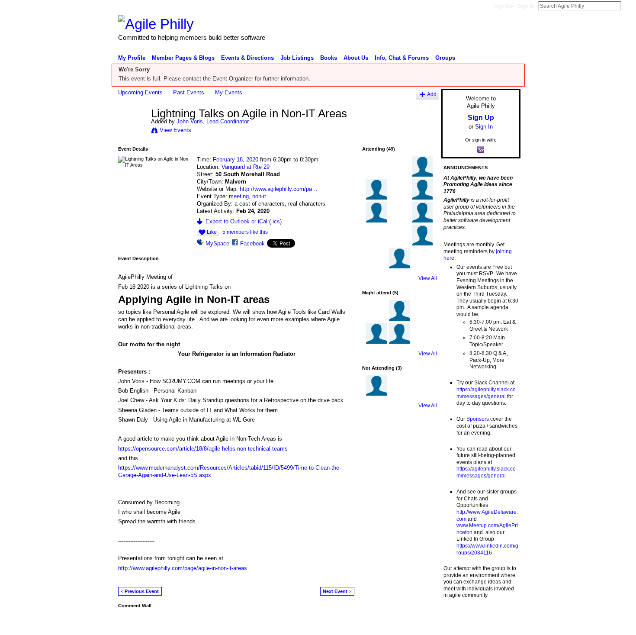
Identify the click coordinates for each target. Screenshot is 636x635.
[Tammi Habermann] (376, 393)
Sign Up (503, 6)
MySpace (217, 243)
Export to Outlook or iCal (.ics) (244, 221)
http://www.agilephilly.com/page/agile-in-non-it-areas (182, 568)
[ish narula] (422, 197)
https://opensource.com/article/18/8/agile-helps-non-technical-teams (203, 448)
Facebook (252, 243)
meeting (239, 196)
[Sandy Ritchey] (422, 393)
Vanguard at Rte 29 (246, 167)
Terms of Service (501, 625)
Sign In (525, 6)
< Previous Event (140, 591)
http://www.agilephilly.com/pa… (279, 189)
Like (212, 232)
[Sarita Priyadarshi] (422, 319)
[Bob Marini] (376, 197)
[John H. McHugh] (376, 266)
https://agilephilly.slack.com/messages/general (486, 393)
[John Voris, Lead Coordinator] (132, 131)
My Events (228, 92)
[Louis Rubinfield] (399, 342)
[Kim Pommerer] (376, 342)
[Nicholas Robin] (422, 220)
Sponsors (477, 419)
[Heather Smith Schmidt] (376, 174)
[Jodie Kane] (422, 266)
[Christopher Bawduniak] (422, 243)
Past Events (188, 92)
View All (427, 278)
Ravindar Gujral (183, 625)
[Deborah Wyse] (376, 319)
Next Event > (337, 591)
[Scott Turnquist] (399, 174)
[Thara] (422, 174)
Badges (422, 625)
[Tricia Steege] (399, 220)
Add (432, 94)
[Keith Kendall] (399, 243)
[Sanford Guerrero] (376, 220)
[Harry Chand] (399, 197)
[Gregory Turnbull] (376, 243)
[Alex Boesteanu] (399, 266)
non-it (259, 196)
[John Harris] (399, 393)
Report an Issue (456, 625)
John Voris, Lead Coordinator (213, 121)
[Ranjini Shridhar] (399, 319)
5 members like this (245, 232)
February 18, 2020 (235, 159)
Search (627, 6)
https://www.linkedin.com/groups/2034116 (487, 549)
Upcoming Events (140, 92)
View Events (175, 130)
